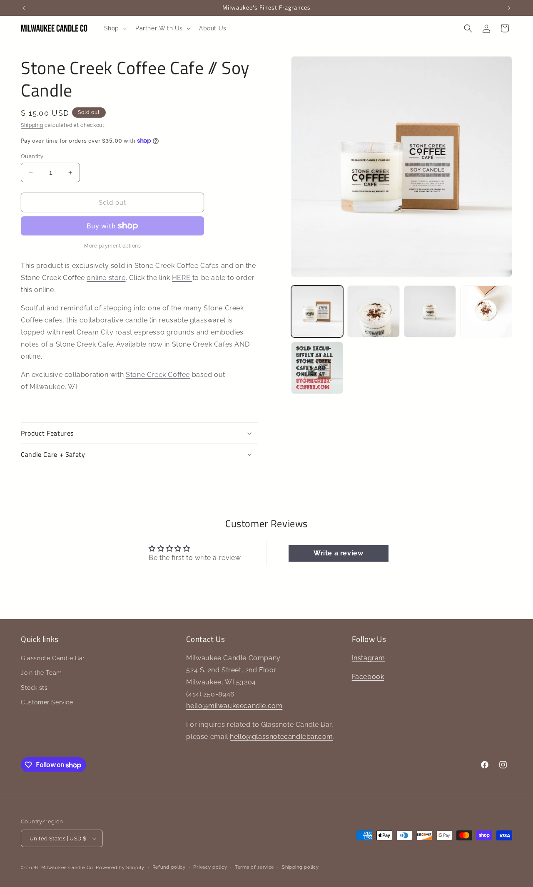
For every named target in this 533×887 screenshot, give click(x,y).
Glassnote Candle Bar (53, 658)
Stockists (34, 687)
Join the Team (41, 672)
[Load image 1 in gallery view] (317, 311)
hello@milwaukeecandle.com (234, 706)
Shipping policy (300, 867)
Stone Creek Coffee (158, 375)
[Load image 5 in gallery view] (317, 368)
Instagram (368, 658)
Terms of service (254, 867)
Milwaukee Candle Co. (68, 867)
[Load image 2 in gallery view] (373, 311)
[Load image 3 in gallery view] (430, 311)
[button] (114, 28)
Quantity (32, 156)
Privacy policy (210, 867)
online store (106, 278)
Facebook (368, 677)
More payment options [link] (112, 246)
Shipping (32, 125)
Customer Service (47, 702)
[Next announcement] (509, 8)
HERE (181, 278)
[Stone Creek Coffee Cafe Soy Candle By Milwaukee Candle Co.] (191, 278)
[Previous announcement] (24, 8)
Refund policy (169, 867)
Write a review (338, 553)
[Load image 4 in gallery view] (486, 311)
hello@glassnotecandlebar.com (281, 737)
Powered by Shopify (120, 867)
